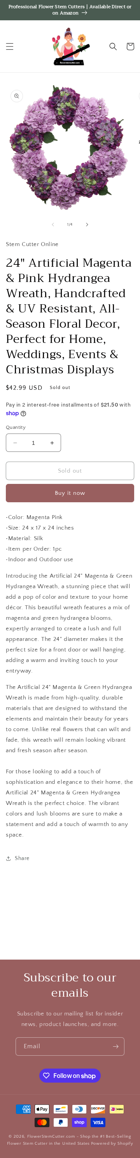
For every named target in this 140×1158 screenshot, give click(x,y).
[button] (9, 46)
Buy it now (70, 493)
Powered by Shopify (112, 1143)
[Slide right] (87, 224)
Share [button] (22, 858)
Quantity (16, 427)
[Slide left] (52, 224)
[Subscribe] (115, 1046)
